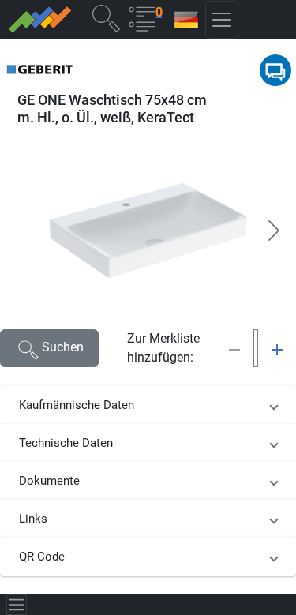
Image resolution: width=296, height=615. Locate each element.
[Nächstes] (274, 230)
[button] (106, 17)
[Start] (39, 19)
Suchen (63, 346)
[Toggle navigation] (16, 604)
